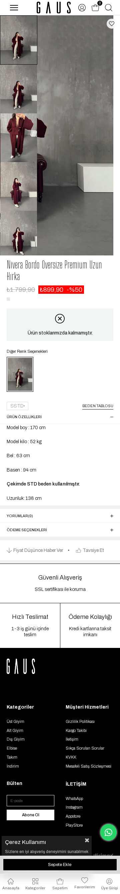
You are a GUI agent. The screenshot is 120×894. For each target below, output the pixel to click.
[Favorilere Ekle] (112, 24)
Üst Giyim (15, 721)
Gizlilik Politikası (80, 721)
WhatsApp (74, 798)
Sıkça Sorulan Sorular (85, 748)
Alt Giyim (15, 730)
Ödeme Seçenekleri (27, 530)
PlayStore (74, 825)
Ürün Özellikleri (24, 417)
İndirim (13, 766)
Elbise (12, 748)
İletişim (72, 739)
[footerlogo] (28, 666)
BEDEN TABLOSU (97, 406)
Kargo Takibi (76, 730)
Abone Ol (30, 815)
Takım (12, 757)
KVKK (71, 757)
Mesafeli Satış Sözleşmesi (88, 766)
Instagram (74, 807)
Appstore (73, 816)
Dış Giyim (16, 739)
